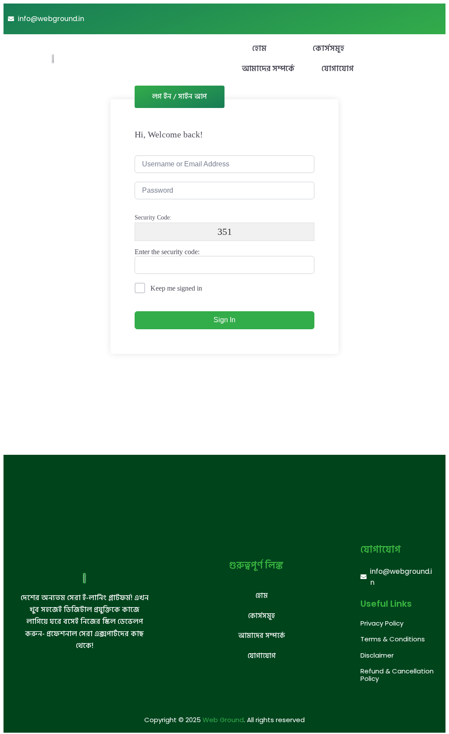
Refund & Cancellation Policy (397, 674)
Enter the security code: (167, 251)
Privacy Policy (381, 623)
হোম (259, 48)
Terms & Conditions (392, 639)
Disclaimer (377, 655)
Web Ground (223, 719)
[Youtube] (413, 19)
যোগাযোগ (337, 68)
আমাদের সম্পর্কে (268, 68)
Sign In (224, 320)
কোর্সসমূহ (328, 48)
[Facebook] (432, 19)
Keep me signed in (176, 288)
